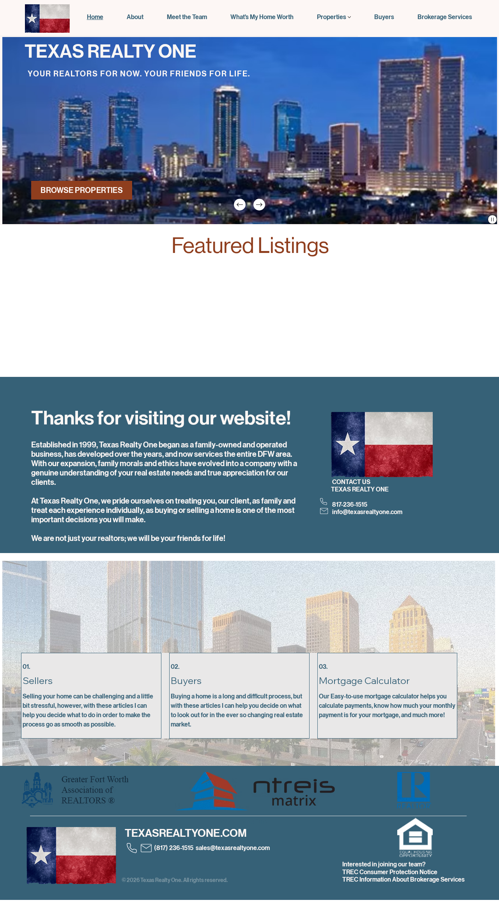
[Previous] (240, 204)
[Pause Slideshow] (492, 219)
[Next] (259, 204)
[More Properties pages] (349, 17)
